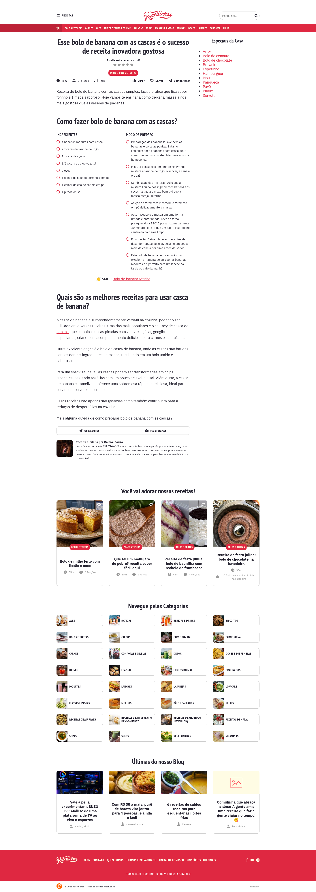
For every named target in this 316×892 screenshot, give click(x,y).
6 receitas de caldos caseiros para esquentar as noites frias (184, 811)
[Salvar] (99, 505)
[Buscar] (256, 15)
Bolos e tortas (74, 28)
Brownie (209, 64)
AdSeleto (185, 873)
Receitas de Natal (237, 719)
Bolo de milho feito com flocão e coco (80, 563)
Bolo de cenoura (216, 55)
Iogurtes (75, 686)
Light (226, 28)
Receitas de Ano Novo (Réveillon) (187, 719)
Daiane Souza (113, 442)
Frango (126, 670)
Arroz (207, 51)
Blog (87, 860)
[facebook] (247, 860)
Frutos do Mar (183, 670)
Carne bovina (182, 637)
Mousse (209, 77)
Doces (191, 28)
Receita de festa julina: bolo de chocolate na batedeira (236, 559)
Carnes (89, 28)
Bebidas (181, 28)
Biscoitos (232, 621)
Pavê (207, 86)
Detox (178, 653)
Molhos (126, 703)
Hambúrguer (213, 73)
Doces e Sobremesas (238, 653)
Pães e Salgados (184, 703)
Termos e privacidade (141, 860)
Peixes (230, 703)
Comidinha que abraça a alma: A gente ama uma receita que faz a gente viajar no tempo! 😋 (236, 811)
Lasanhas (180, 686)
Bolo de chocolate (217, 60)
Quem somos (115, 860)
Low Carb (231, 686)
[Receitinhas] (158, 15)
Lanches (202, 28)
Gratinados (233, 670)
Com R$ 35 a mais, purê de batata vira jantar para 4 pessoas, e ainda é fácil (132, 811)
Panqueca (211, 82)
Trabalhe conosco (171, 860)
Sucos (125, 736)
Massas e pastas (164, 28)
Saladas (138, 28)
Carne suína (233, 637)
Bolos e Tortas (127, 73)
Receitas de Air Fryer (82, 719)
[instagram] (257, 860)
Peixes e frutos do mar (117, 28)
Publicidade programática (142, 873)
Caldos (125, 637)
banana (63, 331)
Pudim (208, 90)
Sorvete (209, 95)
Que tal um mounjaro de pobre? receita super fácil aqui (132, 563)
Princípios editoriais (201, 860)
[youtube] (252, 860)
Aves (98, 28)
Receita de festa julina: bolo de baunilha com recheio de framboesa (184, 563)
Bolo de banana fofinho (131, 278)
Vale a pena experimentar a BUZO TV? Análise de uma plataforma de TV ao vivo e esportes (79, 811)
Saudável (215, 28)
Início (113, 73)
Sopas (149, 28)
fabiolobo (254, 886)
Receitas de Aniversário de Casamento (136, 719)
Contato (98, 860)
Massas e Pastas (79, 703)
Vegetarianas (182, 736)
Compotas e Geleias (133, 653)
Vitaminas (232, 736)
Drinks (73, 670)
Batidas (126, 621)
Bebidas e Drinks (184, 621)
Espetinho (211, 68)
